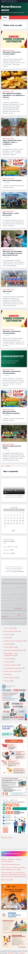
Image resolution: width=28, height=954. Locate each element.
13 (14, 518)
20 (14, 521)
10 (5, 518)
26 (11, 523)
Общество (7, 662)
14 (17, 518)
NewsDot (21, 953)
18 (8, 521)
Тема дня (7, 681)
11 (8, 518)
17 (5, 521)
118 (6, 466)
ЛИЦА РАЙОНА (9, 647)
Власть (6, 638)
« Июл (13, 530)
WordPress (11, 953)
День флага (7, 291)
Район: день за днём (8, 50)
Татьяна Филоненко (19, 571)
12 (11, 518)
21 (17, 521)
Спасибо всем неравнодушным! (10, 864)
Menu (5, 17)
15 (20, 518)
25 (8, 523)
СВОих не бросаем (10, 678)
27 (14, 523)
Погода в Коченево (8, 541)
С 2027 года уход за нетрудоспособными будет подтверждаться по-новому (13, 868)
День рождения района (12, 180)
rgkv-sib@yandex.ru (18, 608)
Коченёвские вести (11, 8)
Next (9, 466)
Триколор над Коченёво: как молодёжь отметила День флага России (12, 253)
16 (23, 518)
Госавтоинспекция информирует (13, 641)
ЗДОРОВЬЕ (7, 644)
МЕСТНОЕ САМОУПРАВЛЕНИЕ (13, 650)
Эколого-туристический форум (12, 447)
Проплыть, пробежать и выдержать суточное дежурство (11, 860)
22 (20, 521)
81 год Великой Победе (11, 631)
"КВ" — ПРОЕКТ (9, 628)
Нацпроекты (8, 659)
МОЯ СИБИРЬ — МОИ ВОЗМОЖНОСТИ (11, 654)
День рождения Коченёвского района (11, 412)
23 (23, 521)
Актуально (7, 634)
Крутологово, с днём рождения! (11, 214)
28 (17, 523)
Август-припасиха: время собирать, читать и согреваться (12, 142)
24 (5, 523)
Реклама (6, 674)
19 (11, 521)
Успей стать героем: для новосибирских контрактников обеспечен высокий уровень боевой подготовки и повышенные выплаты (14, 875)
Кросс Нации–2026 (7, 880)
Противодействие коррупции (13, 668)
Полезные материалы (10, 665)
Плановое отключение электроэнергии (12, 53)
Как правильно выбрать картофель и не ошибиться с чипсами (14, 95)
